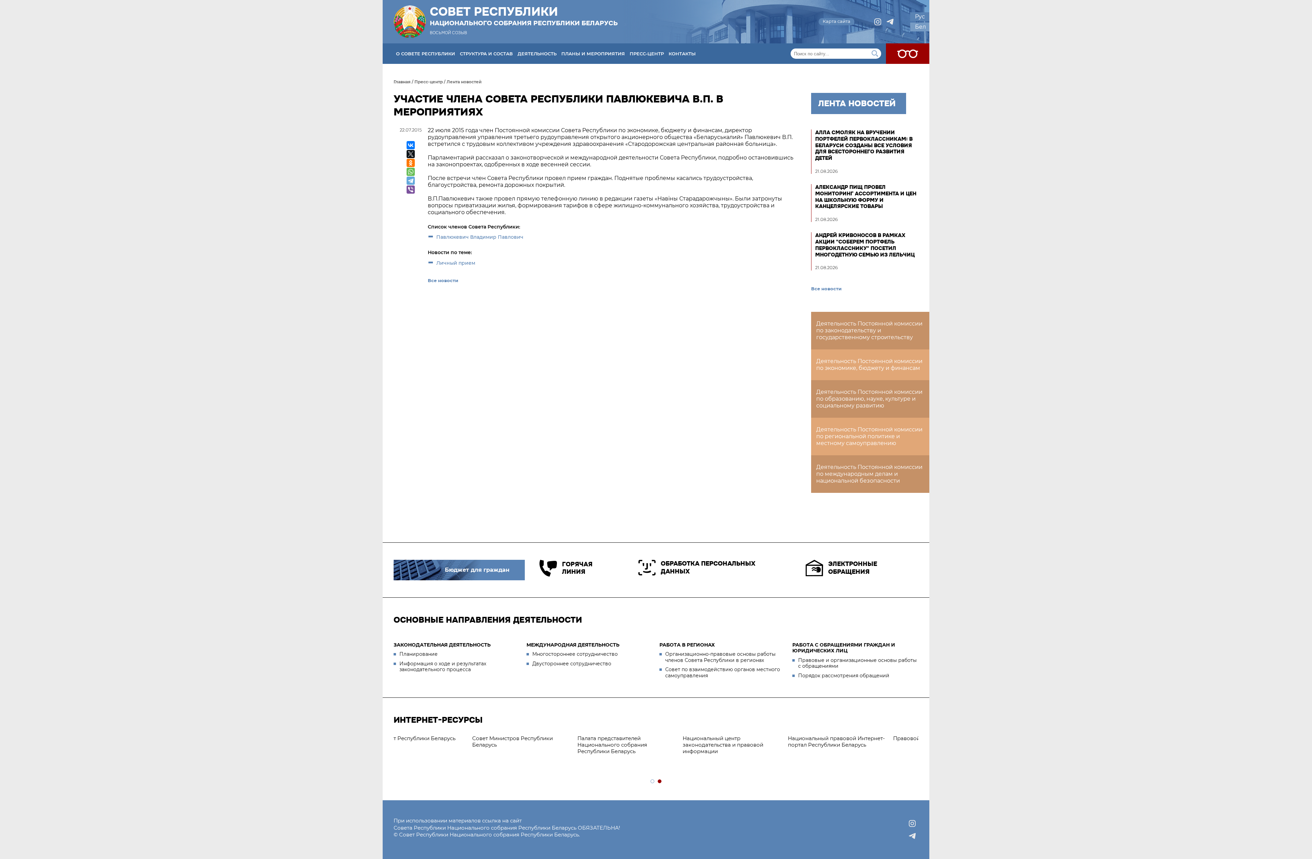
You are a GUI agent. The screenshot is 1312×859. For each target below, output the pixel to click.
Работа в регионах (687, 645)
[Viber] (411, 189)
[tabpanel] (656, 738)
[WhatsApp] (411, 172)
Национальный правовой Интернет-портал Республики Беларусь (550, 741)
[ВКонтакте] (411, 145)
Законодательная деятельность (442, 645)
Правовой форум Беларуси (643, 738)
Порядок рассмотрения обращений (843, 676)
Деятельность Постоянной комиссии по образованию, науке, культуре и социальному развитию (869, 399)
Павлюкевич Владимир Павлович (479, 237)
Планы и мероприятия (593, 53)
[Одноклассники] (411, 163)
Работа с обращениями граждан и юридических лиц (843, 648)
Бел (920, 27)
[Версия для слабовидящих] (907, 53)
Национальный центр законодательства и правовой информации (437, 744)
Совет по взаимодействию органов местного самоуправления (722, 672)
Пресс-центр (647, 53)
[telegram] (890, 22)
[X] (411, 154)
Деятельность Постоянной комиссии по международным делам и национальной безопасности (869, 474)
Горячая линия (577, 568)
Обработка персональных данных (708, 567)
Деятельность (537, 53)
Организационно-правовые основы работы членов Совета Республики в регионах (720, 657)
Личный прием (455, 263)
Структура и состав (486, 53)
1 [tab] (653, 782)
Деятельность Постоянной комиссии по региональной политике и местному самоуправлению (869, 436)
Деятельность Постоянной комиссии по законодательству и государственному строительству (869, 330)
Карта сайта (836, 21)
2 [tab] (660, 782)
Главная (402, 81)
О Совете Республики (425, 53)
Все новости (443, 280)
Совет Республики (524, 16)
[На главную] (410, 21)
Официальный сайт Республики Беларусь (755, 741)
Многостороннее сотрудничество (575, 654)
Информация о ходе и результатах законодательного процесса (442, 667)
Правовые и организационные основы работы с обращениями (857, 663)
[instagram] (878, 22)
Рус (920, 16)
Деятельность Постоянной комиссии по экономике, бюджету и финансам (869, 364)
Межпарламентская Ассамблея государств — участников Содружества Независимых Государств (859, 748)
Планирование (418, 654)
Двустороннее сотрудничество (571, 664)
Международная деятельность (573, 645)
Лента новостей (464, 81)
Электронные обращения (852, 568)
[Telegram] (411, 181)
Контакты (682, 53)
